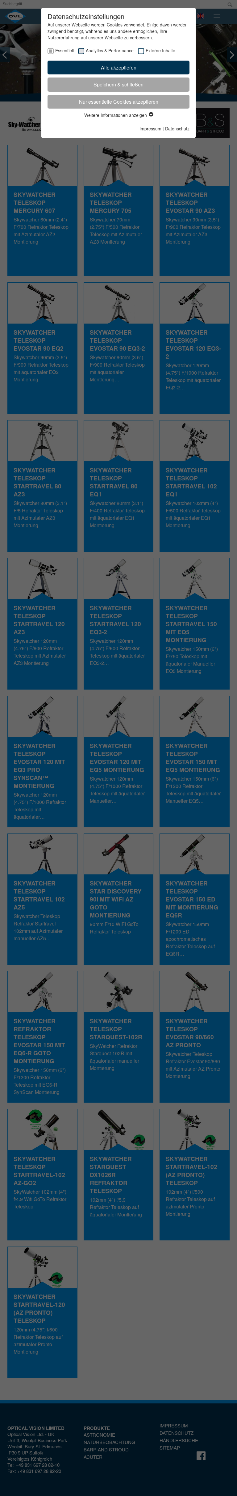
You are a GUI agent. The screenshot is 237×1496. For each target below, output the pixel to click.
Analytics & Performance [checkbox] (110, 50)
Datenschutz (177, 128)
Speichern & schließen (118, 84)
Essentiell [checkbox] (64, 50)
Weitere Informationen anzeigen (116, 115)
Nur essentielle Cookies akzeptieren (118, 101)
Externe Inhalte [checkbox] (160, 50)
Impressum (150, 128)
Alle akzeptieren (118, 67)
